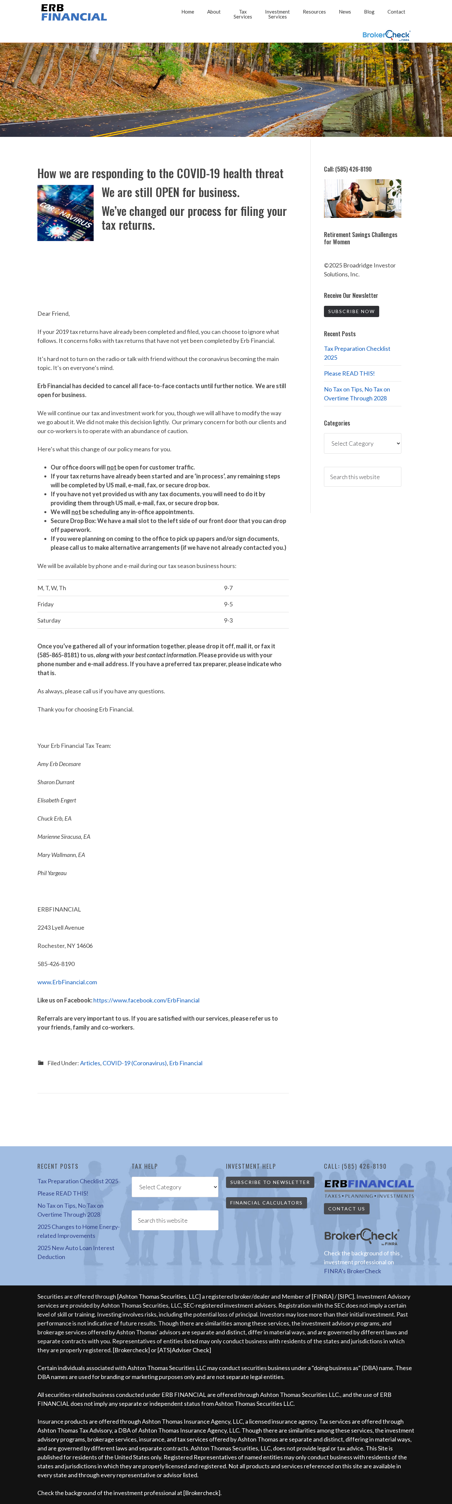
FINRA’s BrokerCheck (352, 1271)
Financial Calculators (266, 1202)
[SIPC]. (347, 1296)
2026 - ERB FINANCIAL (75, 12)
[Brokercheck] (131, 1350)
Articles (90, 1063)
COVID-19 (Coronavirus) (135, 1063)
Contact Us (346, 1208)
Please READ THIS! (349, 373)
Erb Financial (186, 1063)
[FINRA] (323, 1296)
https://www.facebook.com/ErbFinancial (146, 1000)
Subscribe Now (351, 311)
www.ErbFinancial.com (67, 982)
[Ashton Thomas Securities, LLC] (159, 1296)
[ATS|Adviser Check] (184, 1350)
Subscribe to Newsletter (270, 1182)
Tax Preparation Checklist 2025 (77, 1181)
